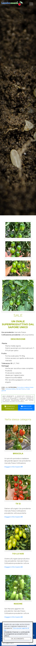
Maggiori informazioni (26, 407)
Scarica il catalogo (10, 407)
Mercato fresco (20, 389)
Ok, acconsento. (17, 639)
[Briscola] (18, 437)
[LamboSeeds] (12, 3)
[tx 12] (18, 487)
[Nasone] (18, 587)
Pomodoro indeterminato (25, 387)
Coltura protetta (10, 389)
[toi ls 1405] (18, 537)
